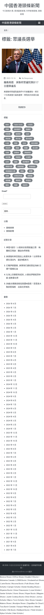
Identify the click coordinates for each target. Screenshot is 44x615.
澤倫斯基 (27, 152)
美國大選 (9, 166)
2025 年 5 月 (11, 364)
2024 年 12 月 (11, 384)
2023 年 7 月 (11, 453)
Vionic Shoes (18, 593)
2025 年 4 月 (11, 368)
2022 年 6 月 (11, 505)
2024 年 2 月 (11, 425)
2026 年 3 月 (11, 324)
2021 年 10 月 (11, 538)
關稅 (7, 185)
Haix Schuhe (18, 613)
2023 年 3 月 (11, 469)
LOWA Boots (21, 580)
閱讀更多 (22, 107)
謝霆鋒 (30, 176)
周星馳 (8, 139)
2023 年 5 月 (11, 461)
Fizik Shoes (29, 583)
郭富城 (28, 180)
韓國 (15, 185)
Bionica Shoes (5, 577)
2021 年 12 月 (11, 530)
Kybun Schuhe (5, 613)
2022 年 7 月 (11, 501)
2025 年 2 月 (11, 376)
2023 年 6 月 (11, 457)
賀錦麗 (8, 180)
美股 (22, 171)
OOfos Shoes (18, 577)
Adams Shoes (5, 603)
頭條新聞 (10, 231)
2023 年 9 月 (11, 445)
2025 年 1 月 (11, 380)
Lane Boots (5, 583)
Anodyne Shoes (19, 603)
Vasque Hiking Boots (25, 607)
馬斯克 (25, 185)
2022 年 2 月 (11, 521)
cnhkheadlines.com (21, 572)
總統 (15, 162)
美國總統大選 (10, 171)
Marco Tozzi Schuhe (15, 600)
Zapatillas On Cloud (35, 603)
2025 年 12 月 (11, 336)
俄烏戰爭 (17, 129)
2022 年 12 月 (11, 481)
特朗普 (18, 157)
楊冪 (17, 148)
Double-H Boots (31, 577)
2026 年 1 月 (11, 332)
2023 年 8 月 (11, 449)
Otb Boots (11, 610)
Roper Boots (30, 593)
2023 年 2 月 (11, 473)
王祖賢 (28, 157)
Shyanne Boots (6, 590)
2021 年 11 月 (11, 534)
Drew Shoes (30, 597)
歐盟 (26, 148)
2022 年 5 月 (11, 509)
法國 (7, 152)
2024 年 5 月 (11, 413)
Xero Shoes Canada (33, 600)
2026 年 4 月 (11, 320)
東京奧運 (34, 143)
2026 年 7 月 (11, 308)
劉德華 (18, 134)
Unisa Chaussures (21, 590)
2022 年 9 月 (11, 493)
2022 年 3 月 (11, 517)
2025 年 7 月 (11, 356)
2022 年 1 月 (11, 526)
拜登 (15, 143)
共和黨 (8, 134)
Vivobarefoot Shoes (36, 580)
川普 (7, 143)
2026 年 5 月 (11, 316)
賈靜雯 (18, 180)
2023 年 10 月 (11, 441)
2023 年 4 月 (11, 465)
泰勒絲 (16, 152)
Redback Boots (23, 610)
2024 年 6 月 (11, 408)
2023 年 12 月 (11, 433)
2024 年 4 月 (11, 417)
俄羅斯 (28, 129)
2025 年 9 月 (11, 348)
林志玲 (8, 148)
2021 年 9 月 (11, 542)
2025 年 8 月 (11, 352)
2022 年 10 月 (11, 489)
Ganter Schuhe (6, 593)
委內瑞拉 (29, 139)
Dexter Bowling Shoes (30, 587)
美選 (30, 171)
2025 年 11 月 (11, 340)
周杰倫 (18, 139)
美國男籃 (20, 166)
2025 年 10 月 (11, 344)
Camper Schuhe (13, 587)
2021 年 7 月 (11, 550)
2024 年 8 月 (11, 400)
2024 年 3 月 (11, 421)
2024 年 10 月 (11, 392)
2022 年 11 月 (11, 485)
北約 (27, 134)
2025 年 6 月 (11, 360)
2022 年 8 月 (11, 497)
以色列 (30, 125)
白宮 (7, 162)
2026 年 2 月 (11, 328)
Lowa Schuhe (35, 590)
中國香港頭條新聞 (22, 5)
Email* (4, 191)
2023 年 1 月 (11, 477)
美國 (36, 162)
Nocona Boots (17, 583)
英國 (7, 176)
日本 (24, 143)
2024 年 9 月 (11, 396)
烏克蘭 (8, 157)
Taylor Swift (18, 125)
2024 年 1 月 (11, 429)
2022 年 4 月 (11, 513)
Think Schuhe (36, 610)
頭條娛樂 (10, 228)
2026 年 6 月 (11, 312)
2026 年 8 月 (11, 304)
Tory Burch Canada (7, 607)
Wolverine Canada (7, 580)
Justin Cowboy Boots (15, 597)
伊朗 (7, 129)
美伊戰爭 (26, 162)
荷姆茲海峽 (18, 176)
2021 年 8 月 (11, 546)
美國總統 (32, 166)
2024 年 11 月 (11, 388)
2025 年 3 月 (11, 372)
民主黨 (35, 148)
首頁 (5, 30)
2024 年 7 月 (11, 404)
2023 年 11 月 (11, 437)
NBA (7, 125)
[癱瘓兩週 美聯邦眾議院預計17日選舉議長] (22, 61)
